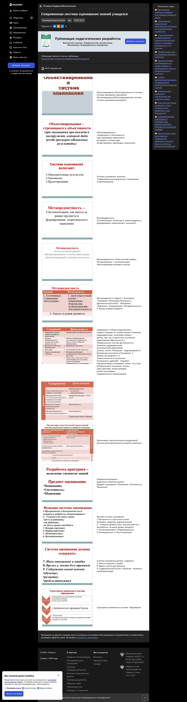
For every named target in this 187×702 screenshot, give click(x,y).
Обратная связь (74, 683)
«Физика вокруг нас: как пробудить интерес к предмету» (165, 54)
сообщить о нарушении (87, 638)
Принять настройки (14, 694)
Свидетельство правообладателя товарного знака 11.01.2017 (134, 670)
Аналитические (30, 688)
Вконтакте (98, 657)
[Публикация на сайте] (32, 18)
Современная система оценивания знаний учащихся (65, 59)
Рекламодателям (74, 687)
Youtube (97, 664)
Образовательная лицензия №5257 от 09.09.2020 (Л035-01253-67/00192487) (135, 658)
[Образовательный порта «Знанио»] (15, 6)
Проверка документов (76, 680)
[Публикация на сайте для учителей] (46, 41)
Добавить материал (21, 65)
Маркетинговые (46, 688)
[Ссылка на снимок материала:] (67, 96)
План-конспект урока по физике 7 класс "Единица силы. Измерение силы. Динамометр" (165, 108)
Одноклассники (100, 661)
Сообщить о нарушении (77, 690)
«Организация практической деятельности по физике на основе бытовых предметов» (166, 26)
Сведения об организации (78, 657)
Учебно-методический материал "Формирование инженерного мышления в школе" (166, 82)
